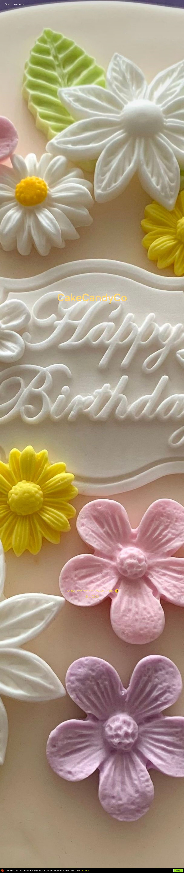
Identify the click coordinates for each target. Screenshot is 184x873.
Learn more (83, 870)
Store (7, 4)
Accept (178, 870)
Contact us (19, 4)
